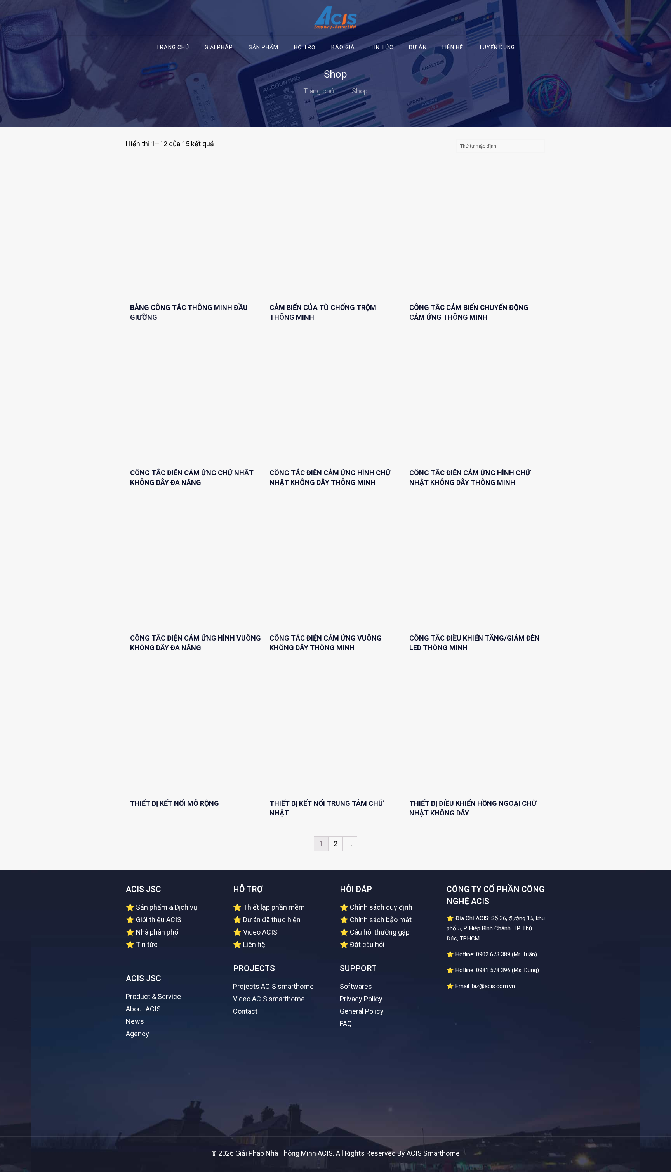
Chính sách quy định (381, 907)
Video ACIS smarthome (269, 999)
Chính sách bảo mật (381, 920)
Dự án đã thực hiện (272, 920)
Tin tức (147, 944)
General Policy (362, 1011)
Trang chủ (318, 91)
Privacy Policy (361, 999)
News (135, 1021)
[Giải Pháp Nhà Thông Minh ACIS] (335, 17)
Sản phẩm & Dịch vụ (166, 907)
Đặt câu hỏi (367, 944)
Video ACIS (260, 932)
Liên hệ (254, 944)
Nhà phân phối (158, 932)
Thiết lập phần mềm (274, 907)
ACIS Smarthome (433, 1153)
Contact (245, 1011)
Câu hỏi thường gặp (380, 932)
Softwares (356, 986)
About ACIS (143, 1009)
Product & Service (153, 996)
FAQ (346, 1024)
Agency (137, 1034)
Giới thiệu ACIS (158, 920)
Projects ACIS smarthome (273, 986)
